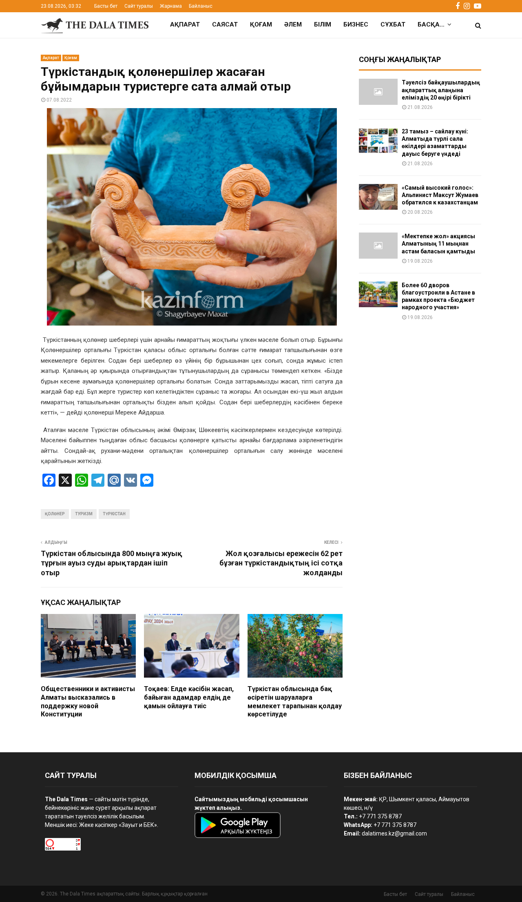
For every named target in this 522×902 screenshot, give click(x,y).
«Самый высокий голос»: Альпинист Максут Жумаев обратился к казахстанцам (440, 195)
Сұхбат (392, 24)
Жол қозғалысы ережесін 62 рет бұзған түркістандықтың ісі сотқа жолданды (281, 563)
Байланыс (200, 6)
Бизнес (355, 24)
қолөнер (55, 514)
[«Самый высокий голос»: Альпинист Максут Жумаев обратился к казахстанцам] (378, 197)
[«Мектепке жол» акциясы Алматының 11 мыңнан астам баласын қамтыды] (378, 245)
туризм (84, 514)
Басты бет (105, 6)
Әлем (293, 24)
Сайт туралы (138, 6)
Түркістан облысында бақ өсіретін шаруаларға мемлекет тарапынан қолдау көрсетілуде (295, 701)
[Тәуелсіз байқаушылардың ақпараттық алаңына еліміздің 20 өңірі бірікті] (378, 91)
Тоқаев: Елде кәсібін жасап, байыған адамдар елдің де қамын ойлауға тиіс (189, 697)
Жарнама (171, 6)
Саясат (225, 24)
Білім (322, 24)
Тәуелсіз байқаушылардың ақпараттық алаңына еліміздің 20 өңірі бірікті (441, 89)
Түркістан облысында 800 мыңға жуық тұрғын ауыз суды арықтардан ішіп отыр (111, 563)
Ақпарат (185, 24)
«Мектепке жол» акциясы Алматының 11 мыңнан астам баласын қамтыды (438, 243)
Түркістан (114, 514)
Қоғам (261, 24)
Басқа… (431, 24)
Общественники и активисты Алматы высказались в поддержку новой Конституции (88, 701)
